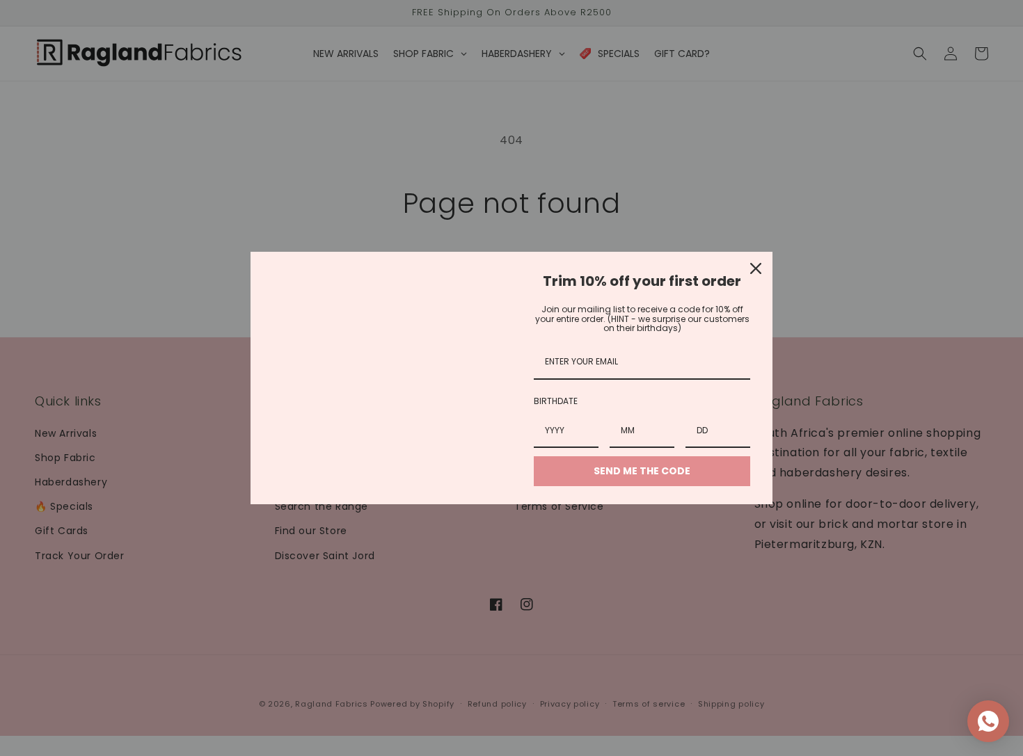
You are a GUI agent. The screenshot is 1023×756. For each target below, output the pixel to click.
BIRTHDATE (556, 401)
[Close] (755, 268)
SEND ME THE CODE (642, 471)
